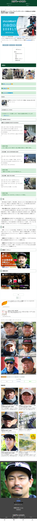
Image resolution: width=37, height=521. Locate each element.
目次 (17, 49)
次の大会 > (18, 44)
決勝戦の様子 (17, 60)
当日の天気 (5, 92)
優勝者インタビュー (19, 58)
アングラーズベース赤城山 (20, 36)
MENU (6, 517)
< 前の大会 (5, 44)
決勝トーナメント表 (7, 84)
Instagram (18, 509)
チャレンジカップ (12, 44)
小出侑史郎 (28, 40)
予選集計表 (5, 88)
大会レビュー (6, 115)
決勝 (16, 57)
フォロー (19, 500)
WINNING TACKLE (18, 53)
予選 (16, 55)
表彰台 (15, 51)
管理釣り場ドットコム (18, 507)
